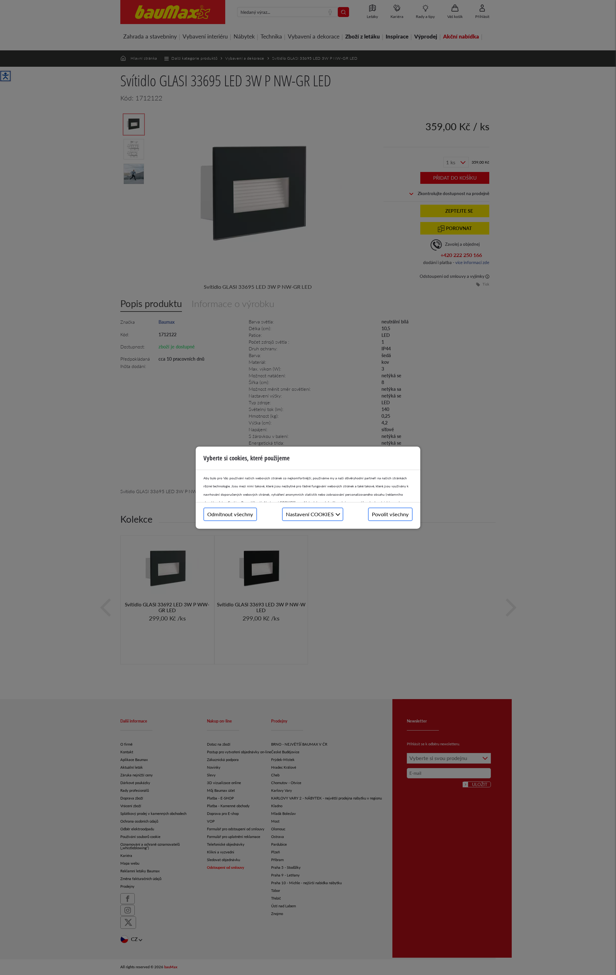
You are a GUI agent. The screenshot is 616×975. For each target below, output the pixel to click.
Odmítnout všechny (230, 514)
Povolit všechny (390, 514)
